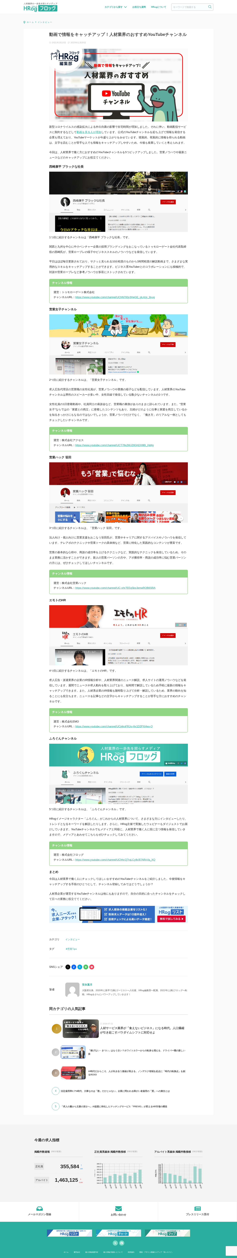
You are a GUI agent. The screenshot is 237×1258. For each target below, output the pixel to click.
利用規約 (131, 1252)
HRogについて (158, 7)
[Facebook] (121, 1243)
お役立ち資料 (139, 7)
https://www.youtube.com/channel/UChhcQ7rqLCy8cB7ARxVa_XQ (115, 859)
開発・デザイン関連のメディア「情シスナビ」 (156, 1252)
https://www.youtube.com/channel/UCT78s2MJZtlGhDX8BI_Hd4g (114, 445)
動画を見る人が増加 (89, 132)
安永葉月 (87, 984)
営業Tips (72, 948)
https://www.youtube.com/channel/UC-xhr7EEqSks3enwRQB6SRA (115, 587)
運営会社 (77, 1252)
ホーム (66, 1252)
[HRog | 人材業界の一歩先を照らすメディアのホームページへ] (40, 7)
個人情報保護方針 (91, 1252)
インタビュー (72, 939)
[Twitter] (115, 1243)
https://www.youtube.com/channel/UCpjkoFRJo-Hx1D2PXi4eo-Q (114, 726)
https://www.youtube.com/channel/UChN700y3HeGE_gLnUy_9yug (115, 297)
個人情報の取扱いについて (113, 1252)
